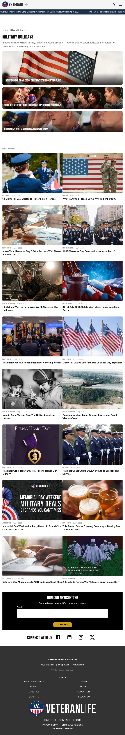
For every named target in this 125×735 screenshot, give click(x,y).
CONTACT (65, 720)
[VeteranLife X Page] (92, 638)
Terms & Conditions (71, 724)
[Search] (114, 5)
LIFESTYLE (34, 691)
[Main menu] (121, 5)
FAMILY (34, 686)
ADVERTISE (49, 720)
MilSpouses (63, 664)
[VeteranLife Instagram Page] (81, 638)
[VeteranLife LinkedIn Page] (69, 638)
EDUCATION (83, 691)
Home (5, 30)
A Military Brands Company (62, 670)
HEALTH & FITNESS (34, 681)
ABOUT (77, 720)
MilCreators (78, 664)
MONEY (84, 686)
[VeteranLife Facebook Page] (58, 638)
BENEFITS (34, 696)
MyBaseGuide (48, 664)
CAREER (84, 681)
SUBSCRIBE (63, 624)
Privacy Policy (50, 724)
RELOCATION (83, 696)
